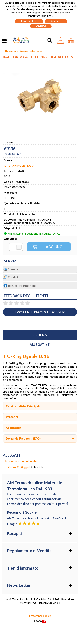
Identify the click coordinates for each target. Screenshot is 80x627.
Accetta (56, 21)
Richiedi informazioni (22, 285)
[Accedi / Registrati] (61, 40)
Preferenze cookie (40, 615)
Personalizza (29, 21)
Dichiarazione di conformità (20, 461)
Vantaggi (12, 417)
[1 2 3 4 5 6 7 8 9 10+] (16, 247)
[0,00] (72, 40)
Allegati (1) (40, 344)
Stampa (13, 269)
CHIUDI (41, 26)
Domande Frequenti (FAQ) (23, 438)
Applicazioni (14, 427)
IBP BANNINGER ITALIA (19, 165)
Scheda (40, 335)
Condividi (14, 277)
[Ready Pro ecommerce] (40, 621)
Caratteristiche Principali (23, 406)
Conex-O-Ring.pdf (19, 467)
